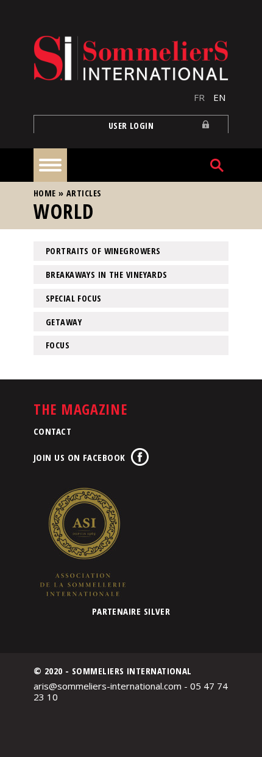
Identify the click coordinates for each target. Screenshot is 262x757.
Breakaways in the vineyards (107, 274)
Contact (52, 431)
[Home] (131, 58)
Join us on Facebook (80, 457)
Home (45, 193)
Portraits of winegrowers (103, 251)
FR (199, 97)
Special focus (74, 298)
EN (219, 97)
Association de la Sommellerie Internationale (82, 542)
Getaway (64, 322)
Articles (83, 193)
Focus (57, 345)
